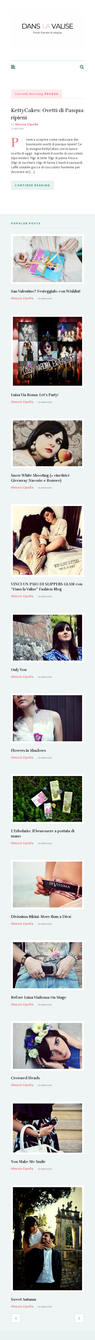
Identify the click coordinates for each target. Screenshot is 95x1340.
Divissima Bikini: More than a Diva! (41, 917)
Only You (19, 670)
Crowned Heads (25, 1078)
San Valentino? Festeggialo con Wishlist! (46, 291)
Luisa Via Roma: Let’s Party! (34, 395)
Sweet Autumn (23, 1299)
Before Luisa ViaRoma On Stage (38, 997)
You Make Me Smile (28, 1162)
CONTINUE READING (32, 185)
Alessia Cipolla (26, 124)
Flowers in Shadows (28, 750)
